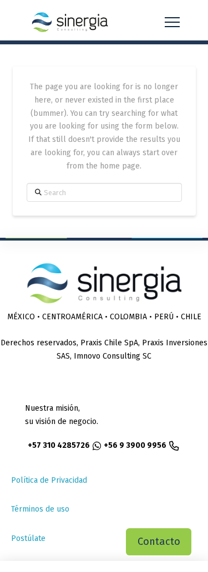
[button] (172, 22)
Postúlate (28, 538)
